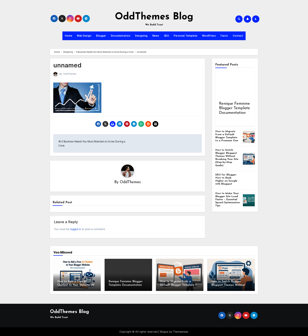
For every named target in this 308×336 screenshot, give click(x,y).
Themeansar (180, 331)
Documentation (120, 35)
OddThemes (69, 73)
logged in (75, 229)
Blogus (164, 331)
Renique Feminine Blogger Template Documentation (234, 108)
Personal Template (185, 35)
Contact (238, 35)
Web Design (84, 35)
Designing (141, 35)
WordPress (209, 35)
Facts (224, 35)
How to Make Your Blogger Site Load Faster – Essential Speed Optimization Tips (227, 199)
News (155, 35)
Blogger (101, 35)
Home (68, 35)
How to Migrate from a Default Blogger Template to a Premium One (179, 285)
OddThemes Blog (154, 17)
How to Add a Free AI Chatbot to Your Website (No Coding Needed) (76, 285)
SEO (166, 35)
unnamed (67, 65)
